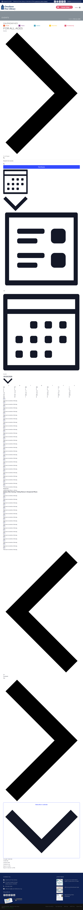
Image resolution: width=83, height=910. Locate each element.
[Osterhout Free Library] (8, 7)
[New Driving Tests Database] (59, 897)
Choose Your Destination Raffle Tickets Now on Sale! (72, 880)
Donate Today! (65, 7)
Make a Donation (49, 906)
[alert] (41, 399)
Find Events (41, 167)
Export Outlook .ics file (9, 867)
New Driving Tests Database (69, 895)
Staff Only (72, 906)
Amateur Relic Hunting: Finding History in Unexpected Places (20, 492)
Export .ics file (6, 866)
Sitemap (66, 906)
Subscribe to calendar (41, 804)
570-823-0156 (8, 886)
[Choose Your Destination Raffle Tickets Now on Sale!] (59, 882)
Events (5, 31)
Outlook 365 (6, 862)
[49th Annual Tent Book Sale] (59, 889)
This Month (5, 676)
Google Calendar (7, 859)
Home (70, 19)
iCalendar (5, 860)
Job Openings (58, 906)
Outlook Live (6, 864)
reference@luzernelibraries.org (13, 888)
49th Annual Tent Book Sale (72, 887)
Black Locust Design (9, 907)
